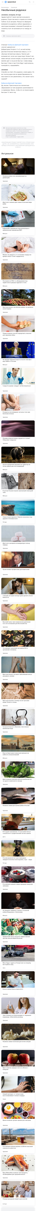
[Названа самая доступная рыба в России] (18, 800)
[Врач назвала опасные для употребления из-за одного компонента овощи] (18, 773)
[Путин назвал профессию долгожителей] (18, 564)
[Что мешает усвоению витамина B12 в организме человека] (18, 642)
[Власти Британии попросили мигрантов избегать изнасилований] (18, 747)
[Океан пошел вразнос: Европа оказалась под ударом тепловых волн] (18, 511)
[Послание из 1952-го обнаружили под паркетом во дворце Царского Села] (18, 275)
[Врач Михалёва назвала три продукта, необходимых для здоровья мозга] (18, 1167)
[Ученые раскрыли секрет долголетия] (18, 1193)
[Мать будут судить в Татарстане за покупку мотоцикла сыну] (18, 957)
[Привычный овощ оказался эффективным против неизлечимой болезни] (18, 931)
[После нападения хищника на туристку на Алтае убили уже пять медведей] (18, 459)
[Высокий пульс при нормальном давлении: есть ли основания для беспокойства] (18, 616)
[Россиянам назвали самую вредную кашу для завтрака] (18, 878)
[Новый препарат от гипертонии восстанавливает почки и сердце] (18, 1088)
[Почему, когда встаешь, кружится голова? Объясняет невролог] (18, 432)
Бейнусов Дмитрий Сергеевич (18, 45)
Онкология (14, 7)
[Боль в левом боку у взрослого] (18, 983)
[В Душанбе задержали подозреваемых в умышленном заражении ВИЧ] (18, 223)
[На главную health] (11, 2)
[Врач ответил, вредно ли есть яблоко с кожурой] (18, 1062)
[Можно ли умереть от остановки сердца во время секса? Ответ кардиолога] (18, 249)
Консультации (5, 7)
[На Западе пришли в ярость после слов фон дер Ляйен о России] (18, 354)
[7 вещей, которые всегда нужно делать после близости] (18, 590)
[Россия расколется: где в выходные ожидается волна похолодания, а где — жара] (18, 852)
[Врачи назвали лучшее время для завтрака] (18, 1114)
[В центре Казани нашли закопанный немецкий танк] (18, 485)
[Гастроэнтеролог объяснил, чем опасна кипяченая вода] (18, 721)
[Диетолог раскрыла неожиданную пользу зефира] (18, 537)
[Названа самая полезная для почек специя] (18, 1036)
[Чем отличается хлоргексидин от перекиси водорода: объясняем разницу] (18, 1009)
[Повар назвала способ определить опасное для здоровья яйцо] (18, 328)
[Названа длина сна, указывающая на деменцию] (18, 170)
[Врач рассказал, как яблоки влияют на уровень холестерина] (18, 301)
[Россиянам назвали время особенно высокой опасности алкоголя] (18, 1141)
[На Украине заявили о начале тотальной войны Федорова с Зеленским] (18, 905)
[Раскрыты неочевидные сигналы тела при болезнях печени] (18, 406)
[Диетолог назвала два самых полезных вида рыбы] (18, 196)
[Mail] (6, 2)
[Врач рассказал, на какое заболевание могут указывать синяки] (18, 669)
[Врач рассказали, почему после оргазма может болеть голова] (18, 695)
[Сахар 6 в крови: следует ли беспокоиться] (18, 380)
